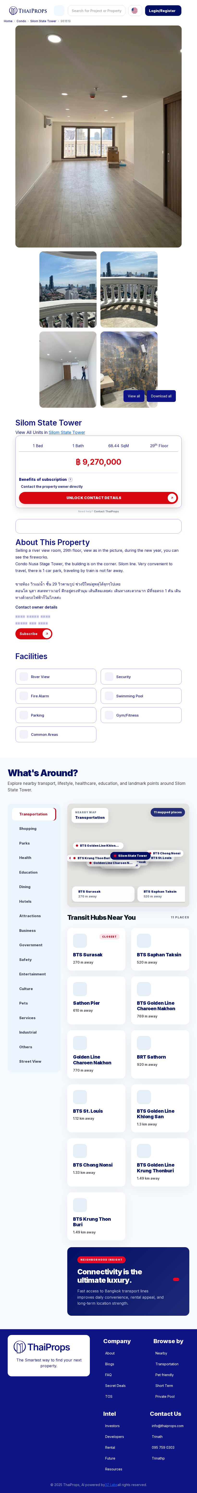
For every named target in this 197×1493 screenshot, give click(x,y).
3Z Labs (111, 1485)
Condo (21, 21)
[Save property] (57, 526)
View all (134, 396)
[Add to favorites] (30, 526)
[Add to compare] (84, 526)
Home (8, 21)
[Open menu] (59, 10)
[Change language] (135, 10)
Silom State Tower (43, 21)
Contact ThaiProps (106, 511)
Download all (161, 396)
